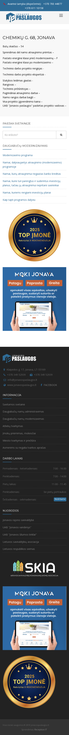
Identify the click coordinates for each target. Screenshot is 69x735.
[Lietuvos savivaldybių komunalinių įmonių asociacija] (34, 570)
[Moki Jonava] (34, 298)
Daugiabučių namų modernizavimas (23, 418)
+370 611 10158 (34, 8)
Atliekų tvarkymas (13, 426)
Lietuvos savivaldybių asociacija (21, 541)
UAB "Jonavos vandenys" (17, 527)
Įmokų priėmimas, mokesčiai (19, 433)
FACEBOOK (50, 385)
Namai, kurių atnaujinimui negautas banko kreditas (32, 173)
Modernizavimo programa (18, 155)
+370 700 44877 (52, 3)
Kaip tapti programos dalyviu (19, 199)
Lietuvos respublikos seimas (19, 549)
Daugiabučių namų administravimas (23, 411)
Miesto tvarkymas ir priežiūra (19, 440)
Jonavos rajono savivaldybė (18, 520)
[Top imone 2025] (29, 681)
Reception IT (40, 729)
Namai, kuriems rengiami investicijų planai (27, 192)
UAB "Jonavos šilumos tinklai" (20, 534)
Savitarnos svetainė (14, 404)
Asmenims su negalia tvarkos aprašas (24, 447)
